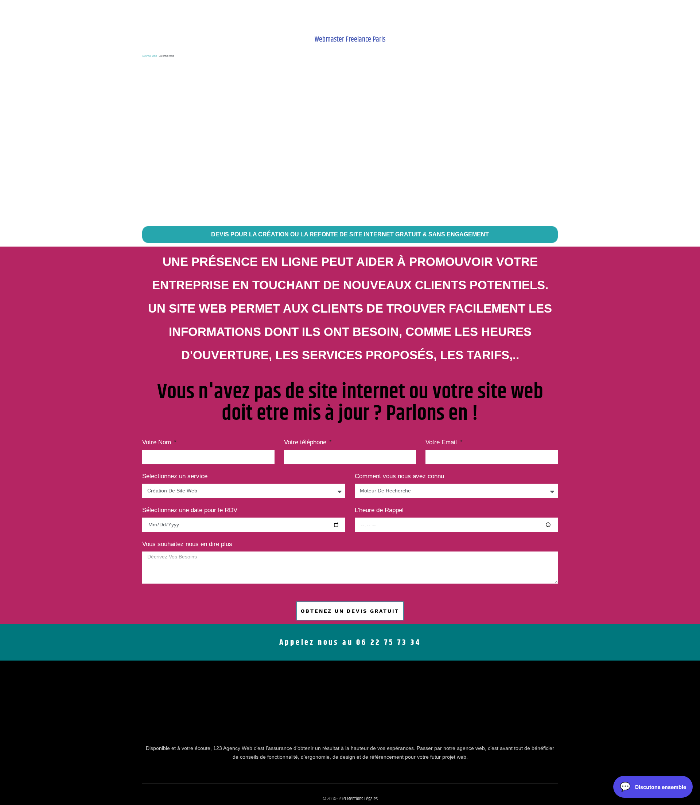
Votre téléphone (306, 442)
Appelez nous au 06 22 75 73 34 (350, 642)
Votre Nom (157, 442)
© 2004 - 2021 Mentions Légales (350, 799)
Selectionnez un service (174, 476)
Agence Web (149, 56)
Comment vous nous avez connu (399, 476)
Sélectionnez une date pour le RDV (189, 510)
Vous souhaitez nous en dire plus (187, 544)
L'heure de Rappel (379, 510)
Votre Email (442, 442)
